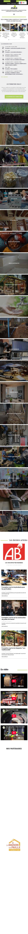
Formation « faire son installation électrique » (15, 59)
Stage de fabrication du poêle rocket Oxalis (14, 34)
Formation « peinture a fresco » (12, 55)
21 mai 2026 (9, 565)
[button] (7, 845)
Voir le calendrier (4, 76)
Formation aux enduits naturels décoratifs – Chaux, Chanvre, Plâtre (5, 35)
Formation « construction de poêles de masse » (15, 48)
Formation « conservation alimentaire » (13, 52)
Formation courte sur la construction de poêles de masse (14, 618)
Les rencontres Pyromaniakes (14, 562)
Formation (9, 621)
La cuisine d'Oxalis (16, 565)
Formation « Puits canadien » (11, 68)
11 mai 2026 (4, 651)
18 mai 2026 (4, 621)
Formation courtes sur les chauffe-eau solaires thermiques (22, 35)
